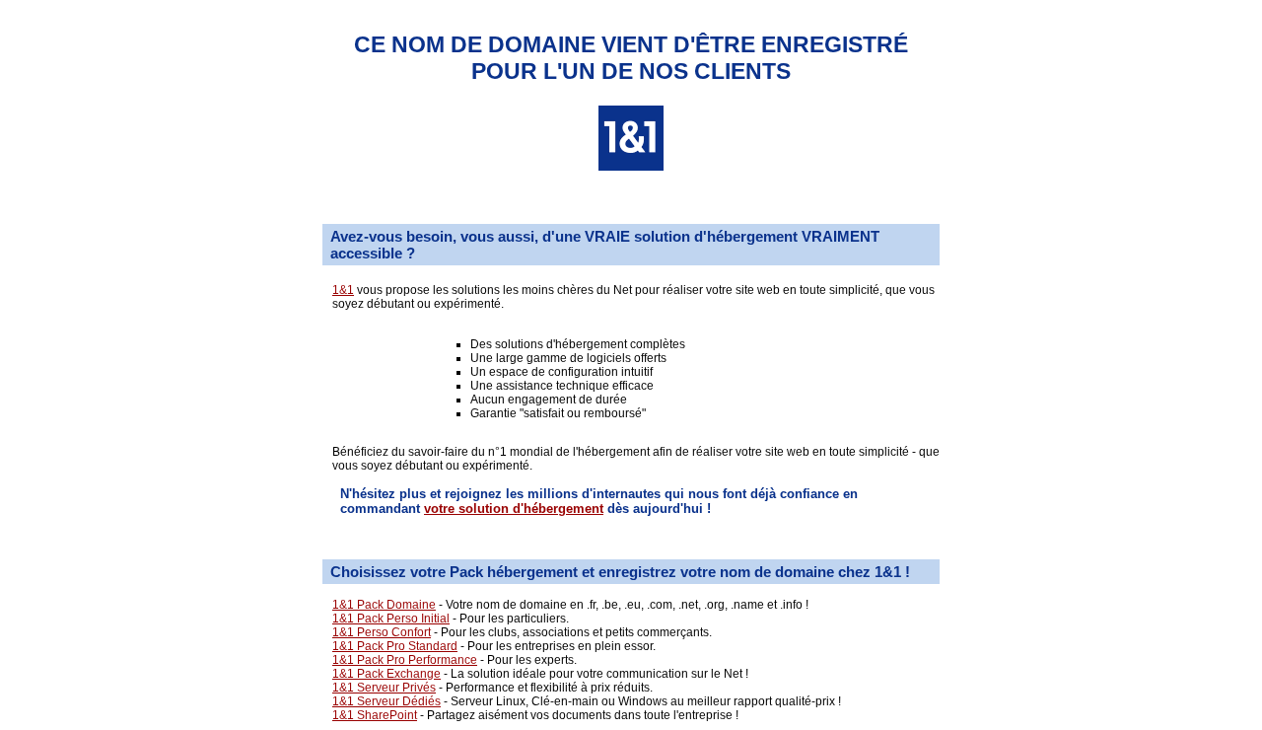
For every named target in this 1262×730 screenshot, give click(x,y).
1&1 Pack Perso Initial (391, 618)
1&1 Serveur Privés (384, 687)
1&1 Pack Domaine (384, 605)
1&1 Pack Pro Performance (404, 660)
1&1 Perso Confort (381, 632)
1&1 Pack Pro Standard (394, 646)
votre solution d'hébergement (513, 508)
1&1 (343, 290)
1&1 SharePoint (374, 715)
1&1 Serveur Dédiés (386, 701)
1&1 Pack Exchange (386, 674)
